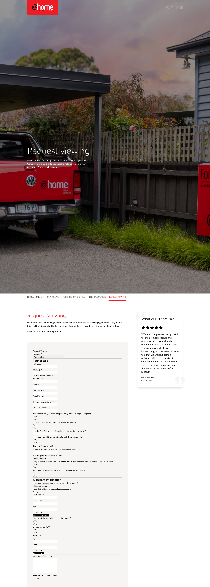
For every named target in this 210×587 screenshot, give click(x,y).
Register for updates (74, 296)
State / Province (40, 390)
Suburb (37, 384)
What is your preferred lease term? (48, 455)
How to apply (53, 296)
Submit (38, 578)
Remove (38, 512)
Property (37, 353)
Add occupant (41, 515)
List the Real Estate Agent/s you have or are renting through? (59, 431)
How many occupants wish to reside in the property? (56, 482)
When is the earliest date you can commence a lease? (56, 449)
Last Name (38, 500)
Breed (36, 544)
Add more (38, 553)
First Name (38, 494)
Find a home (33, 296)
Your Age (37, 369)
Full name (37, 363)
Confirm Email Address (43, 401)
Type (35, 538)
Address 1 (38, 378)
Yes (36, 416)
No (36, 419)
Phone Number (40, 407)
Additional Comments (42, 556)
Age (35, 506)
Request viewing (117, 296)
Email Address (39, 396)
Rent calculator (97, 296)
